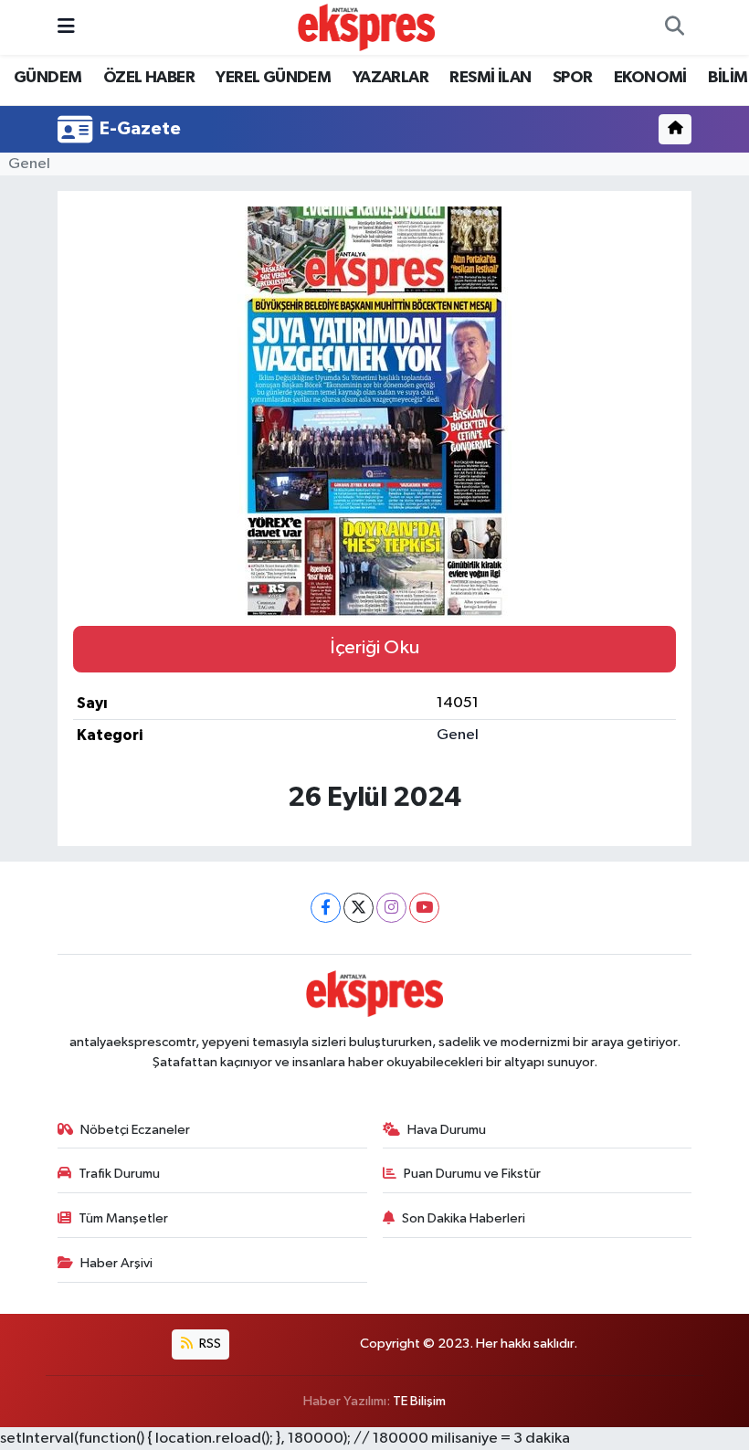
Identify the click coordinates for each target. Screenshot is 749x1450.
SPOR (573, 77)
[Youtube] (424, 908)
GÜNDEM (47, 77)
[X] (358, 908)
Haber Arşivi (116, 1263)
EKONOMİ (650, 77)
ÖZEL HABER (149, 77)
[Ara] (674, 27)
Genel (29, 164)
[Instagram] (391, 908)
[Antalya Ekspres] (366, 27)
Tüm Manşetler (123, 1218)
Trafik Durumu (119, 1173)
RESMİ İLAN (490, 77)
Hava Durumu (446, 1130)
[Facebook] (326, 908)
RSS (208, 1343)
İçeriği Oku (374, 648)
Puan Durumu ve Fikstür (472, 1173)
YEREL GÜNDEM (273, 77)
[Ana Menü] (66, 27)
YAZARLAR (390, 77)
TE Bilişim (419, 1401)
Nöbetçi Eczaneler (135, 1130)
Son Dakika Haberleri (463, 1218)
